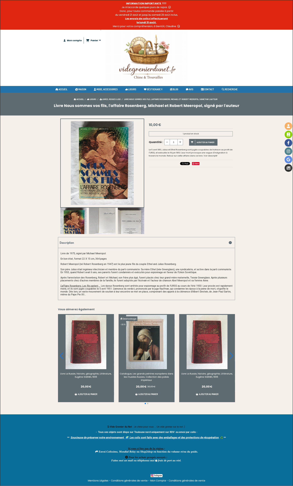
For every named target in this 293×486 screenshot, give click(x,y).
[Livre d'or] (288, 134)
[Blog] (288, 168)
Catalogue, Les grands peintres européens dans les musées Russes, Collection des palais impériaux (146, 377)
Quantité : (156, 142)
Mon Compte (158, 480)
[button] (140, 221)
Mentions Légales (98, 480)
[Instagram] (288, 151)
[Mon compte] (288, 126)
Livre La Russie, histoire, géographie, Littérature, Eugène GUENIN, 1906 (86, 375)
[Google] (288, 159)
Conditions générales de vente (129, 480)
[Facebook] (288, 143)
